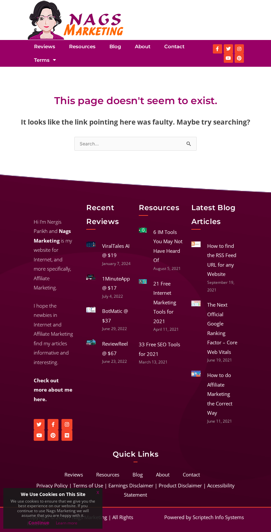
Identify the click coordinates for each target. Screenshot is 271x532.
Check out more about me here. (53, 389)
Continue (38, 522)
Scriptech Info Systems (218, 517)
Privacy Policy (52, 485)
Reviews (44, 46)
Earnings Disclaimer (130, 485)
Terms (42, 60)
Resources (82, 46)
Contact (174, 46)
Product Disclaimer (180, 485)
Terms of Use (88, 485)
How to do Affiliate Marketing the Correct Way (219, 394)
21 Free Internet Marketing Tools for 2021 (164, 302)
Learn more (66, 523)
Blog (115, 46)
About (142, 46)
